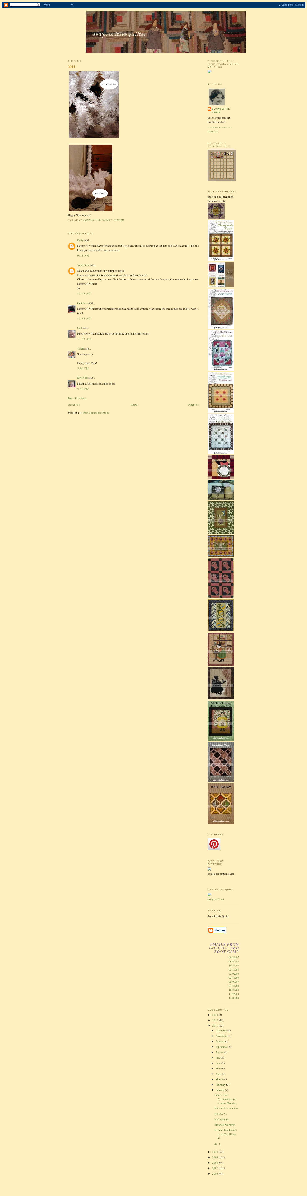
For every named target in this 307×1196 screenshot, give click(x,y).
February (221, 1085)
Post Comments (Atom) (96, 412)
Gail (79, 328)
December (221, 1030)
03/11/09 (234, 978)
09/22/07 (234, 961)
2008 (215, 1163)
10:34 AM (84, 318)
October (220, 1041)
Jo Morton (83, 265)
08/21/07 (234, 957)
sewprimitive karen (221, 110)
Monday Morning (224, 1125)
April (219, 1074)
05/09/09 (234, 981)
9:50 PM (83, 389)
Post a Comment (77, 398)
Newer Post (74, 404)
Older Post (193, 404)
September (222, 1047)
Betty (80, 240)
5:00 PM (83, 368)
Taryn (80, 348)
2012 (215, 1020)
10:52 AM (84, 339)
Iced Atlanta (221, 1119)
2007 (215, 1168)
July (218, 1057)
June (218, 1063)
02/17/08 (234, 969)
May (218, 1068)
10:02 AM (84, 293)
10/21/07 (234, 965)
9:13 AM (83, 255)
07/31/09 (234, 986)
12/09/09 (234, 998)
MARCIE (82, 378)
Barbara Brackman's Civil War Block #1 (225, 1134)
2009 (215, 1157)
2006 (215, 1173)
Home (134, 404)
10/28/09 (234, 990)
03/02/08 (234, 973)
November (222, 1036)
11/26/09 (234, 994)
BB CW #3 (220, 1114)
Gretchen (82, 303)
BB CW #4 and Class (226, 1108)
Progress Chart (216, 899)
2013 (215, 1015)
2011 (215, 1025)
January (220, 1090)
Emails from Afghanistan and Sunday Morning (225, 1099)
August (220, 1052)
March (219, 1079)
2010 (215, 1152)
